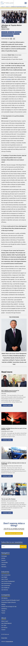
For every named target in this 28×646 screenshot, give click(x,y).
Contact (3, 629)
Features (3, 560)
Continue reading (7, 405)
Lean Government (5, 585)
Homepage (4, 556)
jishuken (9, 79)
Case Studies (4, 562)
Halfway (3, 604)
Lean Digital (4, 577)
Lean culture (4, 32)
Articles (7, 6)
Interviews (3, 566)
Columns (3, 564)
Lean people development (7, 33)
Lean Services (4, 589)
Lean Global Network (6, 623)
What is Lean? (4, 621)
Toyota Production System (7, 35)
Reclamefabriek (9, 641)
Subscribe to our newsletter (14, 533)
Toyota (3, 612)
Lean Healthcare (5, 587)
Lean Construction (5, 575)
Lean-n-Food (4, 579)
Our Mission (4, 627)
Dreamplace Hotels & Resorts (8, 602)
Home (2, 6)
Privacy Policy (4, 637)
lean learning (18, 32)
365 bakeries (4, 598)
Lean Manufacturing (6, 583)
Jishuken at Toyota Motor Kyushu (18, 6)
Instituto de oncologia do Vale (8, 606)
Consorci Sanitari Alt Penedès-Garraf (10, 600)
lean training (16, 33)
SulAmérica (4, 608)
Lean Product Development (8, 581)
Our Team (3, 625)
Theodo (3, 610)
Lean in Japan (11, 32)
